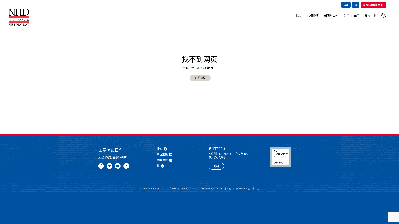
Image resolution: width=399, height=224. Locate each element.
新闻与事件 (331, 15)
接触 (159, 148)
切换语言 (162, 160)
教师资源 (313, 15)
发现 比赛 (371, 5)
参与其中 (370, 15)
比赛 (299, 15)
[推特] (109, 166)
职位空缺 (162, 154)
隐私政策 (228, 188)
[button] (383, 15)
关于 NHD (351, 15)
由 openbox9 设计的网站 (247, 188)
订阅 (216, 166)
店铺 (346, 5)
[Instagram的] (126, 166)
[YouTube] (118, 166)
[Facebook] (101, 166)
